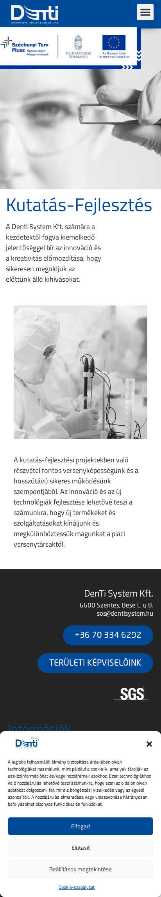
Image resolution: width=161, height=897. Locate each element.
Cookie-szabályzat (77, 887)
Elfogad (80, 826)
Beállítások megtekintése (80, 869)
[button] (149, 744)
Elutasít (81, 847)
